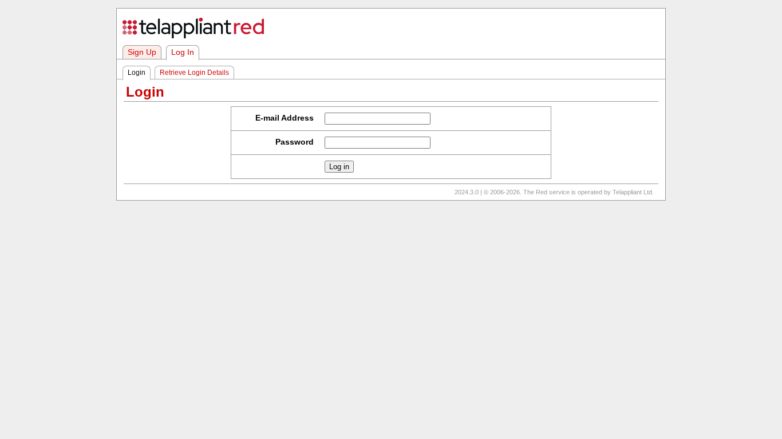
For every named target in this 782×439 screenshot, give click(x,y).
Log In (182, 52)
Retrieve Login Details (194, 73)
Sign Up (142, 52)
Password (294, 142)
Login (136, 73)
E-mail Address (284, 118)
